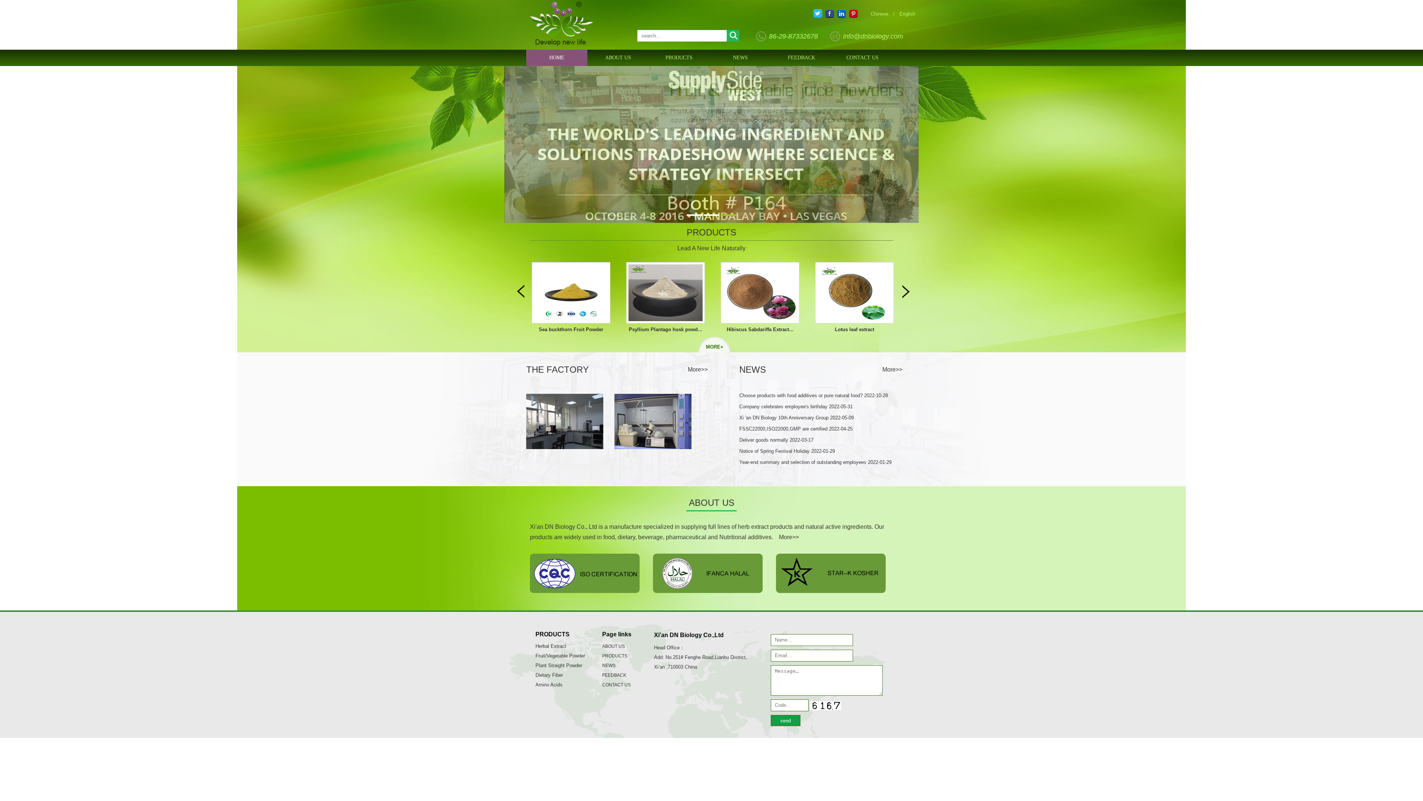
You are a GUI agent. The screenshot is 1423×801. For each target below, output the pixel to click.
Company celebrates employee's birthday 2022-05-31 (796, 406)
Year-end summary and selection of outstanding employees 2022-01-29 (815, 462)
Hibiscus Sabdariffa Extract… (665, 329)
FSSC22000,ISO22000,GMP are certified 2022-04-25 (796, 429)
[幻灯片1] (711, 144)
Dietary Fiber (549, 675)
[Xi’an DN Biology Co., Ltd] (561, 44)
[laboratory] (564, 447)
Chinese (879, 14)
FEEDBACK (801, 57)
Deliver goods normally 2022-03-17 (776, 440)
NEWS (740, 57)
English (907, 14)
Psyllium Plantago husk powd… (571, 329)
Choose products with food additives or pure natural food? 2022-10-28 (813, 395)
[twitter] (817, 15)
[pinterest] (853, 15)
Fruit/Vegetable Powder (560, 656)
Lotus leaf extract (760, 329)
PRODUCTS (679, 57)
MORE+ (714, 347)
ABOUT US (618, 57)
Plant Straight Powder (558, 665)
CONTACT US (862, 57)
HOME (556, 57)
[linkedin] (841, 15)
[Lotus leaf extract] (760, 292)
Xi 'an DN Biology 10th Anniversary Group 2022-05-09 (796, 418)
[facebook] (829, 15)
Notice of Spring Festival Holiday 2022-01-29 (787, 451)
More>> (698, 369)
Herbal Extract (550, 646)
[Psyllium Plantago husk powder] (571, 292)
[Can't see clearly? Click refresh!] (825, 705)
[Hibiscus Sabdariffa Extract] (665, 292)
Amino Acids (549, 685)
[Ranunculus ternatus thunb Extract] (854, 292)
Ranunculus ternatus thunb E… (854, 329)
